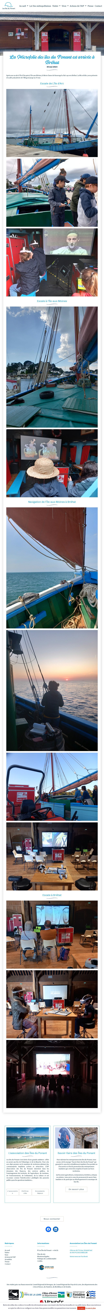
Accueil (23, 6)
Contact (98, 6)
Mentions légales (43, 1256)
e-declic (55, 1250)
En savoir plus (76, 1189)
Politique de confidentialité (46, 1259)
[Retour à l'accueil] (9, 6)
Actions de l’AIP (77, 6)
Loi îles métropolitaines (40, 6)
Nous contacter (52, 1219)
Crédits (39, 1261)
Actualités (8, 1259)
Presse (90, 6)
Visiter (55, 6)
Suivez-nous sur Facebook (79, 1256)
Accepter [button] (81, 1308)
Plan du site (41, 1254)
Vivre (64, 6)
